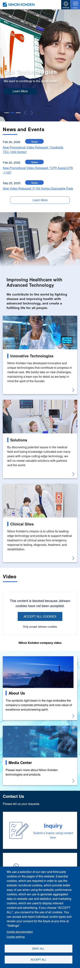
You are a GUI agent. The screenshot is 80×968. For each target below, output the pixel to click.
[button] (6, 112)
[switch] (38, 112)
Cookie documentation (20, 931)
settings (66, 7)
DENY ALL (38, 948)
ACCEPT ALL (38, 959)
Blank (6, 318)
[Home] (18, 5)
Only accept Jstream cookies (40, 626)
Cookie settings (16, 936)
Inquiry (53, 825)
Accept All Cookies (40, 616)
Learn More (20, 91)
